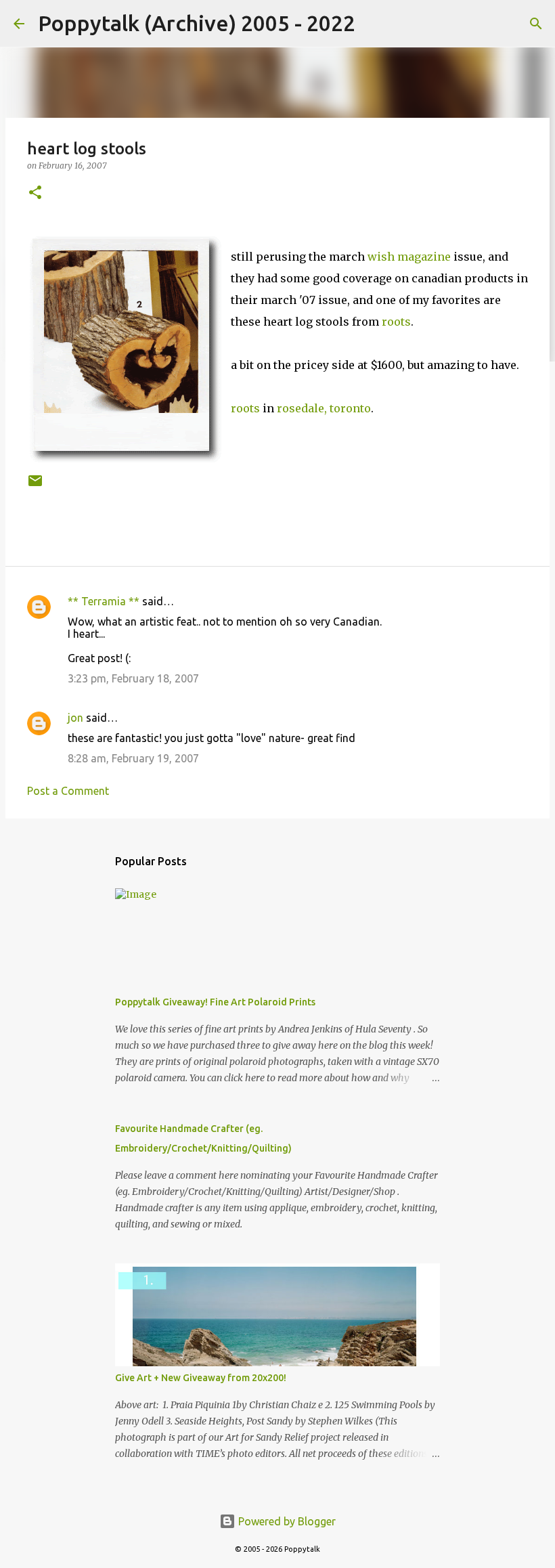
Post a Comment (68, 791)
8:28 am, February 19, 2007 (133, 758)
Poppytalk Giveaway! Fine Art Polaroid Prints (215, 1002)
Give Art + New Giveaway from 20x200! (200, 1377)
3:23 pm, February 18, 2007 (133, 678)
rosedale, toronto (324, 408)
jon (75, 718)
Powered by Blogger (286, 1521)
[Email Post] (35, 485)
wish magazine (409, 256)
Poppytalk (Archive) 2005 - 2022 (196, 23)
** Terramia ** (103, 601)
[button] (35, 193)
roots (396, 321)
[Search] (374, 23)
